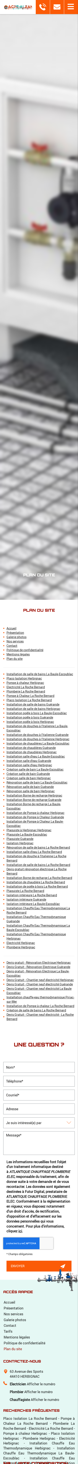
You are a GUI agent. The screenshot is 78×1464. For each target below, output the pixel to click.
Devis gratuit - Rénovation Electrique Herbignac (38, 962)
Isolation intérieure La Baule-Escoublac (33, 904)
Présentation (15, 633)
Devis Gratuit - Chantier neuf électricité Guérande (39, 984)
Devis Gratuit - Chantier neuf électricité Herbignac (40, 980)
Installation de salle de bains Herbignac (33, 709)
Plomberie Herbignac (20, 947)
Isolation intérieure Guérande (26, 899)
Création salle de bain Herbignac (28, 778)
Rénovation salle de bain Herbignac (30, 791)
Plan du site (14, 659)
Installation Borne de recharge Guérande (33, 800)
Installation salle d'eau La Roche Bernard (34, 852)
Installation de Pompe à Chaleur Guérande (35, 817)
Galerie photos (16, 637)
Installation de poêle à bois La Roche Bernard (37, 886)
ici (20, 1231)
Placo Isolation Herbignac (24, 678)
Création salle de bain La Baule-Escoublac (34, 769)
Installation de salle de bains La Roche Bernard (38, 865)
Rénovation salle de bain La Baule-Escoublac (36, 782)
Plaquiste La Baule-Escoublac (26, 834)
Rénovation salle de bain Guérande (30, 787)
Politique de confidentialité (24, 650)
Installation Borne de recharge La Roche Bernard (39, 878)
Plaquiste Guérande (19, 839)
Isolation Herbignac (19, 843)
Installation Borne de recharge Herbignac (34, 795)
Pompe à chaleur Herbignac (25, 683)
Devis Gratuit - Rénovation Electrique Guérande (38, 967)
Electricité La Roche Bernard (25, 687)
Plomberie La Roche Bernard (25, 691)
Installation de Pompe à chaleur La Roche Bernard (40, 1006)
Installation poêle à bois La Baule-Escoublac (36, 713)
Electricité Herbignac (20, 943)
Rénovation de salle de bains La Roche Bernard (38, 847)
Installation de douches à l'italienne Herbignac (37, 739)
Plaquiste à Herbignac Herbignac (28, 830)
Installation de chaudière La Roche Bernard (35, 882)
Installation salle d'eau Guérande (28, 761)
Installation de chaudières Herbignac (31, 752)
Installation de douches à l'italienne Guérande (37, 735)
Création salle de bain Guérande (28, 774)
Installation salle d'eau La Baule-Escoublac (35, 756)
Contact (11, 646)
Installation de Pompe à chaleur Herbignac (35, 813)
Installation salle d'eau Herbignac (29, 765)
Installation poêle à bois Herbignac (30, 722)
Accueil (11, 628)
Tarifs (8, 1331)
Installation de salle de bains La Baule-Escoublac (39, 674)
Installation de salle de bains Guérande (32, 704)
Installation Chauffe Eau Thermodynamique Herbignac (39, 1445)
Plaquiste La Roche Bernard (25, 891)
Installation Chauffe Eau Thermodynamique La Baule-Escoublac (39, 1453)
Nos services (15, 641)
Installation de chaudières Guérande (31, 748)
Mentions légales (18, 654)
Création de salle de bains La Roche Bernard (36, 1010)
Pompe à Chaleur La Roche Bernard (30, 696)
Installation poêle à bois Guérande (29, 717)
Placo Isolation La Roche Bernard (29, 700)
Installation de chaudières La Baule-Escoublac (37, 743)
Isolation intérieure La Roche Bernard (31, 895)
